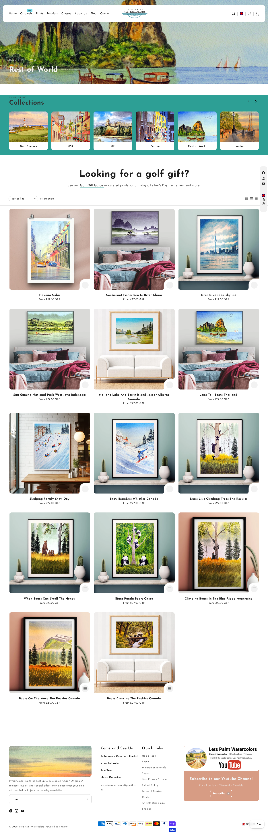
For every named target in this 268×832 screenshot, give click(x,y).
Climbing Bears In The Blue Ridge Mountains (218, 598)
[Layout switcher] (246, 199)
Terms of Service (152, 791)
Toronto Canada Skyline (218, 295)
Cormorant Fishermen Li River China (134, 295)
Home (12, 60)
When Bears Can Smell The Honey (49, 598)
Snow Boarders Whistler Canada (134, 499)
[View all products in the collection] (28, 130)
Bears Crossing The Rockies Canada (134, 698)
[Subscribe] (87, 799)
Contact (146, 797)
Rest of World (29, 60)
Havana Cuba (49, 295)
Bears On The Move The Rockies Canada (49, 698)
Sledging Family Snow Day (49, 499)
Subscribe (218, 793)
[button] (234, 14)
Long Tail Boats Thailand (218, 395)
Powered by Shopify (57, 826)
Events (145, 761)
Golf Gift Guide (92, 185)
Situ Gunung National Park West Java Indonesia (49, 395)
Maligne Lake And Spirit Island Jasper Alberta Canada (134, 397)
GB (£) (263, 201)
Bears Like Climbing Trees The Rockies (218, 499)
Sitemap (147, 809)
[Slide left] (249, 101)
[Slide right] (256, 101)
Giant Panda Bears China (134, 598)
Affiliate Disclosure (153, 803)
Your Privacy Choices (154, 779)
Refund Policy (150, 785)
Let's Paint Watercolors (31, 826)
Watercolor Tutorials (154, 767)
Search (146, 773)
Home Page (149, 755)
